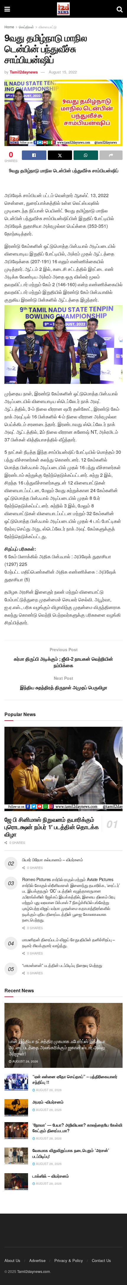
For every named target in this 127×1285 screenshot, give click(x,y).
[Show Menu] (7, 9)
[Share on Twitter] (60, 155)
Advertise (37, 1260)
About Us (12, 1260)
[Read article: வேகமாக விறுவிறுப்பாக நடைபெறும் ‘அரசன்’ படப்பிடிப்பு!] (16, 1156)
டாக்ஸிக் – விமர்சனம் (50, 1176)
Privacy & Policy (68, 1260)
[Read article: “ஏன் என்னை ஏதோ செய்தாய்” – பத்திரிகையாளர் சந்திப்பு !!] (16, 1082)
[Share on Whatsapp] (86, 155)
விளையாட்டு (48, 26)
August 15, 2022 (63, 72)
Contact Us (101, 1260)
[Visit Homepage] (63, 9)
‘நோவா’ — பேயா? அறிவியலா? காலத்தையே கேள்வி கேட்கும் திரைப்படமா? (77, 1128)
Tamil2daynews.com (33, 1271)
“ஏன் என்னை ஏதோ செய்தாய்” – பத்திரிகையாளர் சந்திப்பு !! (74, 1079)
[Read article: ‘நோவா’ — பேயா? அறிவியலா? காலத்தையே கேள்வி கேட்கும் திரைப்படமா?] (16, 1130)
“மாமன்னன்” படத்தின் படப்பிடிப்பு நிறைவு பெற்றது (62, 965)
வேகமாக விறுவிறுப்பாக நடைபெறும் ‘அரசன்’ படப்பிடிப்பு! (70, 1153)
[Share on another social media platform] (111, 155)
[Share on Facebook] (34, 155)
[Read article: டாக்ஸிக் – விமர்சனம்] (16, 1181)
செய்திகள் (26, 26)
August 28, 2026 (25, 1061)
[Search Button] (120, 9)
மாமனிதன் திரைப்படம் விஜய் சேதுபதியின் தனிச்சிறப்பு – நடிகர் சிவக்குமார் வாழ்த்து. (68, 942)
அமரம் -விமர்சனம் (48, 1102)
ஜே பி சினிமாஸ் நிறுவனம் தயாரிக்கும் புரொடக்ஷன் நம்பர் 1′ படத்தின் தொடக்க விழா (51, 826)
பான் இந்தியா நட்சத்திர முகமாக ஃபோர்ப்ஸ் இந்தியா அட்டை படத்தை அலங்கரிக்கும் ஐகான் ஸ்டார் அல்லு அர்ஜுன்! (57, 1047)
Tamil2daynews (24, 72)
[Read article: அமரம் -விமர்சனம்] (16, 1107)
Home (9, 26)
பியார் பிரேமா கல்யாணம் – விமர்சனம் (52, 859)
